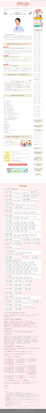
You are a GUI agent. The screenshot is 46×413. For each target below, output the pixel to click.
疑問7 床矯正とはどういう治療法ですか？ (33, 326)
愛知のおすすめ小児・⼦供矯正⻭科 (37, 72)
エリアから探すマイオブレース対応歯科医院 (38, 165)
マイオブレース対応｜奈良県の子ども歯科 (31, 371)
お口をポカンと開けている (21, 339)
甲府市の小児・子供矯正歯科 (18, 244)
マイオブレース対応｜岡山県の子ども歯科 (9, 372)
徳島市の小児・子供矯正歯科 (18, 289)
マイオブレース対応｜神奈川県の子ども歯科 (9, 366)
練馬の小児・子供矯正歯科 (16, 227)
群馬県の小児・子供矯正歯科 (37, 48)
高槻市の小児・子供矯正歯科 (27, 266)
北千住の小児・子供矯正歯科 (31, 227)
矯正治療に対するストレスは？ (26, 323)
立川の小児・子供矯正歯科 (31, 228)
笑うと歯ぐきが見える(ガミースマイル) (27, 338)
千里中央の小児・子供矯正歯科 (16, 265)
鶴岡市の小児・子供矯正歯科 (16, 200)
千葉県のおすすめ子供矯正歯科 (37, 52)
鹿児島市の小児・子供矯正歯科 (9, 309)
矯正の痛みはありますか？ (7, 323)
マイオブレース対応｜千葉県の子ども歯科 (9, 363)
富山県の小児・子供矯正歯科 (37, 59)
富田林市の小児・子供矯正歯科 (25, 268)
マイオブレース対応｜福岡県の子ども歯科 (31, 373)
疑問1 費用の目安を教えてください (8, 325)
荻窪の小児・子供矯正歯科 (16, 226)
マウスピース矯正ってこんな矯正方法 (37, 139)
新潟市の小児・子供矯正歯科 (16, 240)
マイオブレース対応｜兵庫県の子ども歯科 (20, 371)
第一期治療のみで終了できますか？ (19, 322)
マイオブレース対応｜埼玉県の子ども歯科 (20, 362)
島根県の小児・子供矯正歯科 (37, 89)
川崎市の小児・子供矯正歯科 (32, 234)
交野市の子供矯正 (26, 273)
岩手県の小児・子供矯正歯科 (37, 36)
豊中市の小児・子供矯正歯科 (8, 265)
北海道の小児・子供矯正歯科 (8, 191)
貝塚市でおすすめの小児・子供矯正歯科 (10, 267)
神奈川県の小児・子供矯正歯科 (37, 55)
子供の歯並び (34, 339)
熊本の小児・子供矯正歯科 (37, 109)
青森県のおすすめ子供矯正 (37, 34)
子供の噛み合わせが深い (6, 339)
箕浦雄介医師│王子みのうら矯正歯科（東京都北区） (10, 349)
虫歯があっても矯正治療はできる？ (17, 338)
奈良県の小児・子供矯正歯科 (37, 84)
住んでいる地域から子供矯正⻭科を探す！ (38, 30)
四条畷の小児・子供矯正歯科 (19, 273)
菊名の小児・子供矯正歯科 (17, 234)
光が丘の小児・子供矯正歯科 (23, 227)
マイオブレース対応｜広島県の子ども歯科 (20, 372)
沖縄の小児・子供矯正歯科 (37, 116)
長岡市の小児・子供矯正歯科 (8, 240)
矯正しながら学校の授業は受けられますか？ (18, 324)
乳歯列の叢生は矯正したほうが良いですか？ (15, 314)
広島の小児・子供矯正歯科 (28, 284)
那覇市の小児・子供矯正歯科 (19, 309)
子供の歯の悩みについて (38, 148)
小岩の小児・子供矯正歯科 (16, 228)
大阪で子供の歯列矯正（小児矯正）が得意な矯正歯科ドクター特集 (37, 80)
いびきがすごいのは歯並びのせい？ (8, 337)
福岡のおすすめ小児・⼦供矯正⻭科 (37, 104)
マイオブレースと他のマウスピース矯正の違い (18, 354)
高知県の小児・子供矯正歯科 (18, 292)
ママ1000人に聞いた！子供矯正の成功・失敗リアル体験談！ (38, 121)
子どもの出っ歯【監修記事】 (27, 340)
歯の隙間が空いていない (28, 339)
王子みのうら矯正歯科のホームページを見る (18, 164)
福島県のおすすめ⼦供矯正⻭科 (37, 43)
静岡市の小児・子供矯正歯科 (16, 248)
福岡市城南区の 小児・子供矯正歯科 (9, 298)
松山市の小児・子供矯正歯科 (8, 293)
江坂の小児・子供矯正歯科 (8, 266)
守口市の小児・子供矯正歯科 (19, 267)
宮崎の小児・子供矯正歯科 (37, 113)
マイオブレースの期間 (16, 353)
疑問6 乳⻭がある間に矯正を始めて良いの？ (30, 324)
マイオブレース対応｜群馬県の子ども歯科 (9, 362)
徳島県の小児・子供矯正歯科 (37, 96)
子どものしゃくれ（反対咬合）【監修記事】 (17, 340)
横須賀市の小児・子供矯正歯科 (17, 235)
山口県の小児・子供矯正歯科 (8, 288)
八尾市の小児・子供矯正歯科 (8, 268)
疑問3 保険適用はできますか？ (26, 325)
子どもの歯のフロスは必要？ (12, 336)
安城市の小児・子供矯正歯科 (8, 254)
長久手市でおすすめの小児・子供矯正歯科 (18, 254)
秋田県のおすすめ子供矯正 (36, 195)
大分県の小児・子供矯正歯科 (37, 111)
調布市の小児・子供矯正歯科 (32, 229)
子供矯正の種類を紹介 (38, 130)
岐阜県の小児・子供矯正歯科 (37, 243)
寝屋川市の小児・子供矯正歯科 (33, 268)
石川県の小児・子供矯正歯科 (36, 239)
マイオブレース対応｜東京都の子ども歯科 (30, 365)
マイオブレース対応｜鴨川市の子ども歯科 (20, 364)
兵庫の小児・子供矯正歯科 (37, 82)
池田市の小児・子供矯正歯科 (25, 265)
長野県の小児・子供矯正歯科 (37, 66)
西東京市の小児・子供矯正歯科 (24, 230)
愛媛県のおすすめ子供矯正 (8, 292)
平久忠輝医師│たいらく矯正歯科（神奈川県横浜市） (23, 348)
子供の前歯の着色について (14, 339)
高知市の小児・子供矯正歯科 (18, 293)
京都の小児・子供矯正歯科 (37, 77)
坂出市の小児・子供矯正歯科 (28, 289)
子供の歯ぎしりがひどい (6, 382)
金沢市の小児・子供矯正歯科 (36, 240)
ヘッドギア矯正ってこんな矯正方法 (37, 142)
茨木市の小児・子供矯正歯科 (35, 267)
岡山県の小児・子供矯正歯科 (37, 91)
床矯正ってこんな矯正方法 (37, 137)
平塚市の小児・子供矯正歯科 (25, 235)
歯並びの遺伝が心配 (33, 323)
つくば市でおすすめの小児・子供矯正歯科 (31, 204)
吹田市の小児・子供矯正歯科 (33, 265)
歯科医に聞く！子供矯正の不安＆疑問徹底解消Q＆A (38, 126)
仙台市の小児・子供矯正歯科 (26, 196)
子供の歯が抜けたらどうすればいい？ (21, 336)
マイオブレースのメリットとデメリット (8, 353)
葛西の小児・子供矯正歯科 (8, 228)
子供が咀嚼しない (6, 336)
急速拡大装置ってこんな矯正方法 (37, 132)
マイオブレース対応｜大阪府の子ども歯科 (9, 371)
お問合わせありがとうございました (36, 314)
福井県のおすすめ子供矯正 (37, 62)
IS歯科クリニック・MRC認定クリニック (26, 383)
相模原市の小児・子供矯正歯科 (9, 235)
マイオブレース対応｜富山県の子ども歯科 (31, 366)
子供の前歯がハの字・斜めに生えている (17, 337)
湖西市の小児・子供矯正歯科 (8, 248)
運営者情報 (38, 174)
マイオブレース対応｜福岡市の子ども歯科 (31, 374)
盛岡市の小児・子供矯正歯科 (8, 196)
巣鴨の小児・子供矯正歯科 (8, 227)
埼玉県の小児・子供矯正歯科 (37, 50)
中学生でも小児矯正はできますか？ (8, 324)
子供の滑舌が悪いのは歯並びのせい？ (28, 337)
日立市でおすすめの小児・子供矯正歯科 (20, 204)
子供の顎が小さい (29, 336)
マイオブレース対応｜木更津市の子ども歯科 (9, 364)
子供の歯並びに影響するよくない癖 (8, 338)
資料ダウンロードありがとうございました (26, 314)
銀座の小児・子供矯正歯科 (31, 221)
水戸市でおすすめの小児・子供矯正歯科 (10, 204)
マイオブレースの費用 (23, 353)
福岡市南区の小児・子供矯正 (18, 298)
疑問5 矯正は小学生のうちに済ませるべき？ (22, 326)
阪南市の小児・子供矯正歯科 (32, 273)
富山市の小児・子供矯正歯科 (26, 240)
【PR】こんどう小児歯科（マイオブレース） (16, 382)
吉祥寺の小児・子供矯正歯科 (8, 229)
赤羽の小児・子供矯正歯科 (8, 221)
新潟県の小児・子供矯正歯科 (37, 57)
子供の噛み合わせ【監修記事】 (7, 340)
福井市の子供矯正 (7, 244)
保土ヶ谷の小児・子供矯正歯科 (9, 234)
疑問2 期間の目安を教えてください (17, 325)
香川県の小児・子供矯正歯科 (37, 98)
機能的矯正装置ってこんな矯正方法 (37, 144)
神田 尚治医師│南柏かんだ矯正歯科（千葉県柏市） (9, 348)
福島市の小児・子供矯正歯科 (26, 200)
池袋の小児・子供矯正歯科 (32, 226)
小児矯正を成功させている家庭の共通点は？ (9, 322)
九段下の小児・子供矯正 (15, 221)
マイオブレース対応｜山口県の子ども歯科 (31, 372)
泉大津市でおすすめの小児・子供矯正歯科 (17, 266)
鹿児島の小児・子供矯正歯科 (8, 308)
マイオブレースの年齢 (29, 353)
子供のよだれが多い (6, 314)
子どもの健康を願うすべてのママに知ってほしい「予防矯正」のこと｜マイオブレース (38, 159)
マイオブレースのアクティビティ (8, 354)
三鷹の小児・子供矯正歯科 (16, 229)
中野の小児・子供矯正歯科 (8, 226)
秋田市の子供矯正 (35, 196)
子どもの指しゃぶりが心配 (36, 336)
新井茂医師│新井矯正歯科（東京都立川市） (35, 348)
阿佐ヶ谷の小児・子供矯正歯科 (23, 226)
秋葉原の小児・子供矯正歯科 (23, 221)
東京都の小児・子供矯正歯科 (8, 220)
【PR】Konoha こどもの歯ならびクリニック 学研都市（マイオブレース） (12, 383)
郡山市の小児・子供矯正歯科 (34, 200)
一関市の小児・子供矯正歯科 (16, 196)
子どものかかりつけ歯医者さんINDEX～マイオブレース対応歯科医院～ (38, 169)
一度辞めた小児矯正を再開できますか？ (29, 322)
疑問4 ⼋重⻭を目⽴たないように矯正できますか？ (9, 326)
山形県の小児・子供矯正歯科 (37, 41)
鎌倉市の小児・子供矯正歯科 (33, 235)
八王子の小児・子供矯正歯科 (23, 228)
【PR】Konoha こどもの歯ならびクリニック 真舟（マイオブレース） (30, 382)
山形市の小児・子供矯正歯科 (8, 200)
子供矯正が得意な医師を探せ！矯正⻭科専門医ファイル (38, 153)
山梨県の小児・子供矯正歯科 (37, 64)
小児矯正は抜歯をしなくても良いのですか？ (16, 323)
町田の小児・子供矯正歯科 (8, 230)
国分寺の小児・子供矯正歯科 (16, 230)
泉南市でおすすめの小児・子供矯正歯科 (10, 273)
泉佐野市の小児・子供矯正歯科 (16, 268)
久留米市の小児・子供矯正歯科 (26, 298)
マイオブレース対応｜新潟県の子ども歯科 (20, 366)
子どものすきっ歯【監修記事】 (35, 340)
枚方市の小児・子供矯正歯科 (27, 267)
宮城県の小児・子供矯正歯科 (26, 195)
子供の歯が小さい (35, 338)
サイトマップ (7, 388)
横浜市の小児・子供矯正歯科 (24, 234)
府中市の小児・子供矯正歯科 (24, 229)
